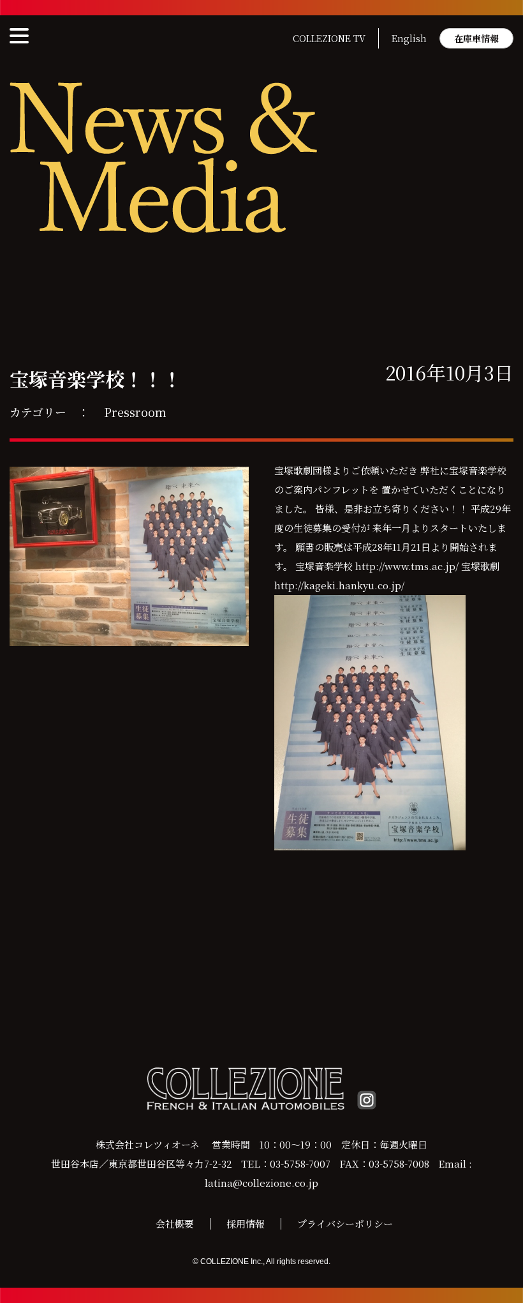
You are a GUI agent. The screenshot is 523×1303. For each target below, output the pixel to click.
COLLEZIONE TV (329, 38)
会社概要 (175, 1223)
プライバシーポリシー (345, 1223)
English (409, 38)
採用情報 (245, 1223)
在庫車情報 (476, 38)
